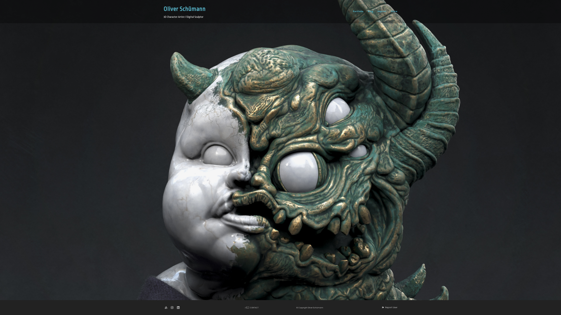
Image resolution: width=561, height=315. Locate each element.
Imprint (382, 11)
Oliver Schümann (185, 9)
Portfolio (358, 11)
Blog (370, 11)
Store (394, 11)
